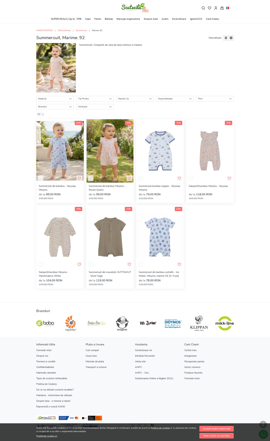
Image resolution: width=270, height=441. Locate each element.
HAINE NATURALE (44, 30)
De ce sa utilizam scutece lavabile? (55, 389)
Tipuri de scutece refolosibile (51, 378)
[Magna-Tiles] (173, 329)
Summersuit (81, 30)
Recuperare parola (194, 361)
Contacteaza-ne (143, 350)
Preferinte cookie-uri (46, 436)
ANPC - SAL (142, 372)
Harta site (140, 361)
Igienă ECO (196, 19)
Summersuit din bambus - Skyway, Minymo (57, 188)
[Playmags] (148, 329)
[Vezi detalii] (40, 178)
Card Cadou (212, 19)
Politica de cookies (160, 427)
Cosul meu (91, 356)
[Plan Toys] (97, 329)
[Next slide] (228, 323)
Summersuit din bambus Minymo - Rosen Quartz (107, 188)
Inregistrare (190, 356)
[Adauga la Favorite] (79, 178)
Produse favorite (193, 372)
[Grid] (231, 38)
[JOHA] (45, 329)
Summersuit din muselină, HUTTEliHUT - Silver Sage (110, 274)
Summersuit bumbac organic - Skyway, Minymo (159, 188)
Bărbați (109, 19)
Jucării (165, 19)
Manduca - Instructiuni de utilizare (54, 395)
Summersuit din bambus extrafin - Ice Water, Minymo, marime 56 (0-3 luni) (159, 274)
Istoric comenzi (192, 367)
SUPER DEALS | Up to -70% (66, 19)
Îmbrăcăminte (64, 30)
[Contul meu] (215, 8)
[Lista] (226, 38)
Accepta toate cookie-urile (216, 428)
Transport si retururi (96, 367)
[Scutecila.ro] (135, 8)
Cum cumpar (92, 350)
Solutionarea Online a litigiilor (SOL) (154, 378)
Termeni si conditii (45, 361)
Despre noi (42, 356)
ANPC (138, 367)
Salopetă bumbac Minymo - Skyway (208, 186)
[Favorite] (209, 8)
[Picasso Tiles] (122, 329)
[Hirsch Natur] (71, 329)
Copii (88, 19)
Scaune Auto (151, 19)
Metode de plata (95, 361)
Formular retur (44, 350)
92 (39, 114)
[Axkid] (199, 329)
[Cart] (222, 8)
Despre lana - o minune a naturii (53, 401)
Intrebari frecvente (145, 356)
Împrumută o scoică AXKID (50, 406)
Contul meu (190, 350)
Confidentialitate (45, 367)
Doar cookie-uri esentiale (217, 435)
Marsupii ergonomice (128, 19)
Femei (97, 19)
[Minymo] (225, 329)
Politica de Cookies (46, 384)
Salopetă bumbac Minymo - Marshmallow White (54, 274)
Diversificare (179, 19)
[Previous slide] (41, 323)
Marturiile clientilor (46, 372)
